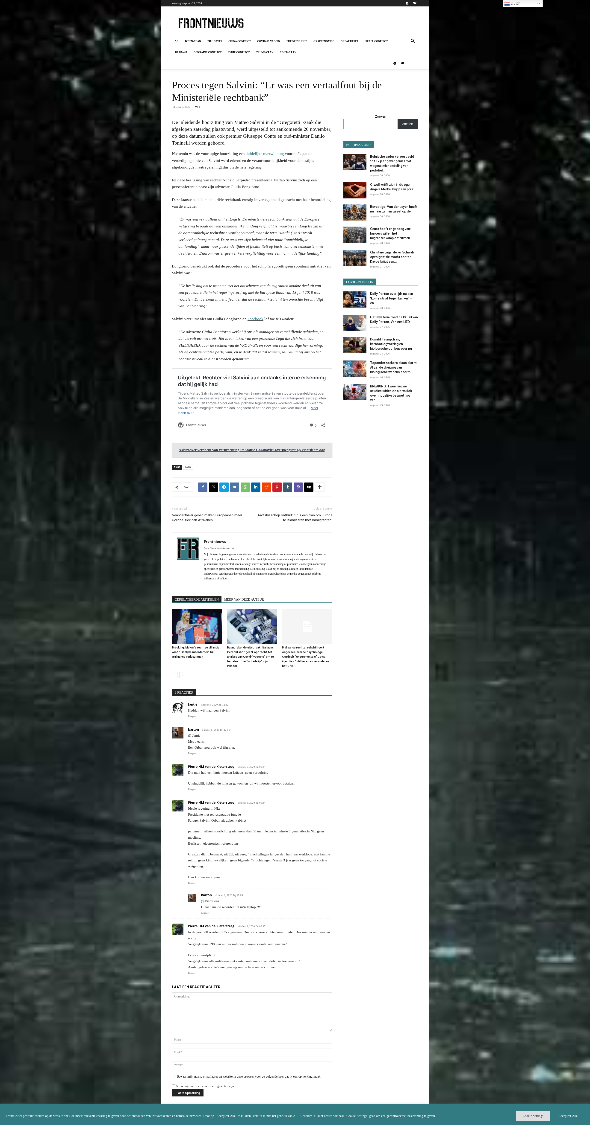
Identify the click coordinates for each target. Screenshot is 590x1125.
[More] (319, 487)
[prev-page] (175, 675)
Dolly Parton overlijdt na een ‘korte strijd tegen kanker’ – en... (391, 298)
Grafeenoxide (323, 41)
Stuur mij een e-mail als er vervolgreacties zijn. (205, 1086)
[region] (295, 1114)
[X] (213, 487)
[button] (412, 41)
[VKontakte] (414, 3)
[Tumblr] (287, 487)
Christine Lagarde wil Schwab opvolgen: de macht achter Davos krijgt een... (392, 256)
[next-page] (182, 675)
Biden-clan (193, 41)
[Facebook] (202, 487)
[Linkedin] (255, 487)
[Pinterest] (277, 487)
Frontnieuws (215, 541)
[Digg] (308, 487)
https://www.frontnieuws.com (219, 548)
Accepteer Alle (568, 1116)
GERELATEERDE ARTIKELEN (197, 599)
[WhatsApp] (245, 487)
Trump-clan (264, 52)
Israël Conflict (376, 41)
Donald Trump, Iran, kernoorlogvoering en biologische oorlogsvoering (391, 343)
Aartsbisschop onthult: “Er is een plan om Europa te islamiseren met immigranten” (295, 517)
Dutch (515, 3)
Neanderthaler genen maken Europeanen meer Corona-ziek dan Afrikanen (207, 517)
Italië (188, 467)
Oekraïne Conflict (207, 52)
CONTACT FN (288, 52)
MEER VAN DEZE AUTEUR (244, 599)
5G (177, 41)
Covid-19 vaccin (268, 41)
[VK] (234, 487)
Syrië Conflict (239, 52)
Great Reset (349, 41)
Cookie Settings (533, 1116)
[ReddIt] (266, 487)
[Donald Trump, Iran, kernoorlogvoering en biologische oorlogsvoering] (354, 345)
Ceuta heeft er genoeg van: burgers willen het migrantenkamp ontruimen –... (393, 233)
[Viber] (298, 487)
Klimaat (181, 52)
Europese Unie (296, 41)
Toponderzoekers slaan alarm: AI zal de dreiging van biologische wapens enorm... (393, 367)
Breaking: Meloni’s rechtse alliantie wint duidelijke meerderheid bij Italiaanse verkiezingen (195, 652)
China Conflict (239, 41)
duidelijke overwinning (265, 153)
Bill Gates (214, 41)
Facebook (255, 319)
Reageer (192, 716)
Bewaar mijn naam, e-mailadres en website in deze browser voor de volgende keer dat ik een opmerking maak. (249, 1076)
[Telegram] (407, 3)
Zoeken (380, 116)
